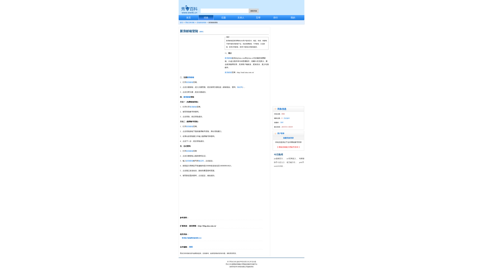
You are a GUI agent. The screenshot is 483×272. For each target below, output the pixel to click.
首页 (188, 17)
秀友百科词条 (189, 22)
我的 (293, 17)
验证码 (240, 87)
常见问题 (253, 262)
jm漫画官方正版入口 (282, 159)
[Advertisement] (202, 54)
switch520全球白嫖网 (282, 166)
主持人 (240, 17)
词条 (206, 17)
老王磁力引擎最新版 (294, 162)
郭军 (191, 247)
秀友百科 (229, 264)
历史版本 (287, 118)
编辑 (201, 31)
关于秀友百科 (231, 262)
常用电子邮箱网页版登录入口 (192, 238)
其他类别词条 (201, 22)
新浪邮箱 (228, 58)
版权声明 (240, 262)
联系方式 (246, 262)
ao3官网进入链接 (293, 159)
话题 (223, 17)
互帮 (258, 17)
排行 (275, 17)
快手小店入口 (279, 162)
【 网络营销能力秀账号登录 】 (288, 147)
